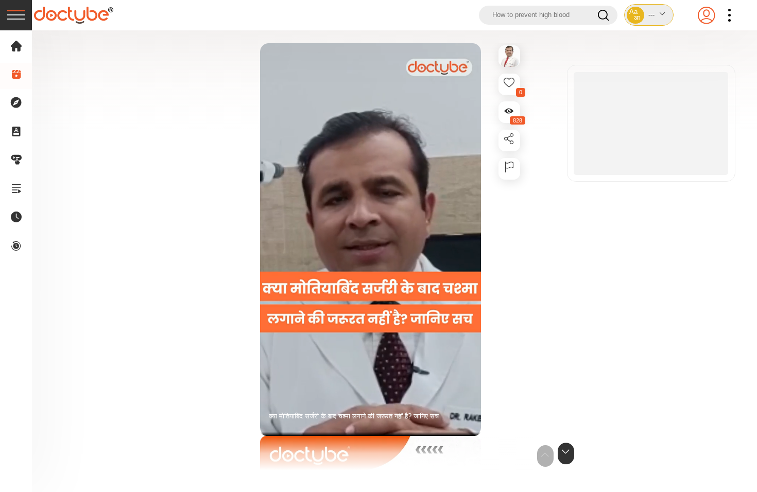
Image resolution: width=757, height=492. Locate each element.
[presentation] (16, 15)
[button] (649, 15)
